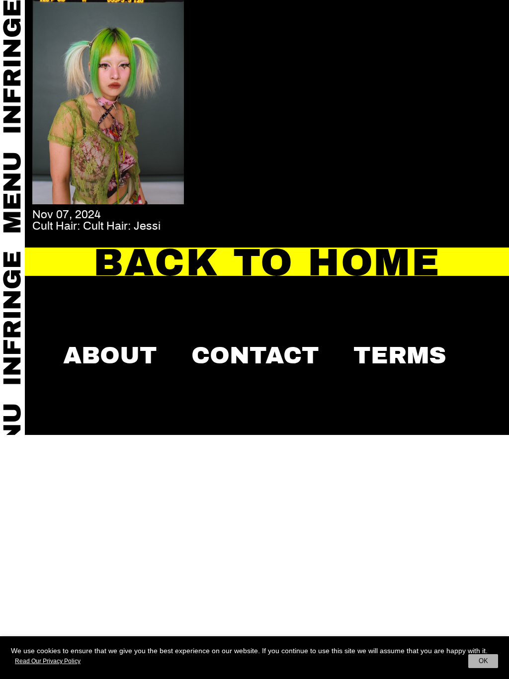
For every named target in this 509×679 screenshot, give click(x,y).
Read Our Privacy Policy (48, 661)
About (110, 355)
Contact (255, 355)
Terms (399, 355)
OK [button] (483, 661)
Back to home (266, 262)
